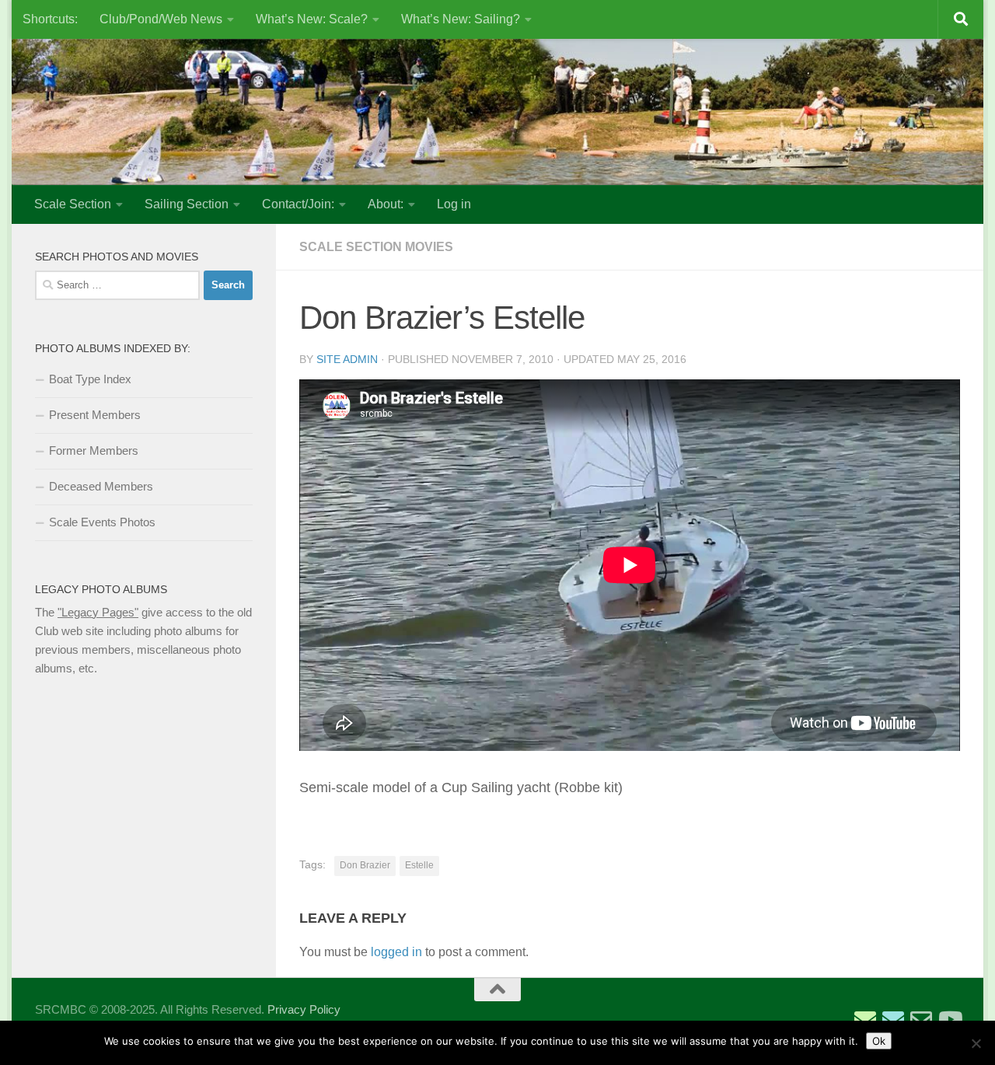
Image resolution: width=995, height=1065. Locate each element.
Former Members (93, 450)
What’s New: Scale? (312, 19)
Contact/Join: (298, 204)
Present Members (95, 414)
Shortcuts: (50, 19)
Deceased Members (101, 486)
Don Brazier (365, 865)
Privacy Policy (303, 1009)
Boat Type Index (90, 379)
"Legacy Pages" (98, 612)
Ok (878, 1041)
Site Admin (347, 359)
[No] (975, 1043)
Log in (454, 204)
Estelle (419, 865)
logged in (396, 951)
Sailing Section (187, 204)
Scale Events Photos (102, 522)
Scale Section (72, 204)
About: (385, 204)
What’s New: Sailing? (460, 19)
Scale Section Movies (376, 246)
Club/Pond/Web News (161, 19)
